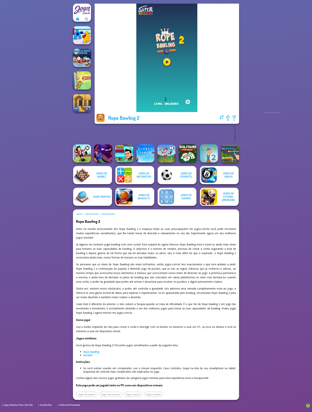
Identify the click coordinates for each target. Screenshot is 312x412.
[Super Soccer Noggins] (124, 153)
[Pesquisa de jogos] (86, 19)
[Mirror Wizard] (103, 153)
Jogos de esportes (110, 394)
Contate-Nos (46, 405)
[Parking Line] (230, 153)
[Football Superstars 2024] (166, 153)
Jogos (79, 214)
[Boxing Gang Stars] (82, 35)
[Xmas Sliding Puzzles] (82, 58)
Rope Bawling (91, 351)
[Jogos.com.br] (77, 19)
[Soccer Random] (82, 153)
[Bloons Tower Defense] (145, 153)
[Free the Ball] (82, 103)
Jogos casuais (92, 214)
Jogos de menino (86, 394)
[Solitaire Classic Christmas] (188, 153)
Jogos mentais (108, 214)
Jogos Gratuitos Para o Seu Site (18, 405)
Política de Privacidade (69, 405)
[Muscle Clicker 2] (209, 153)
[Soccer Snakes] (82, 80)
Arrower (88, 355)
